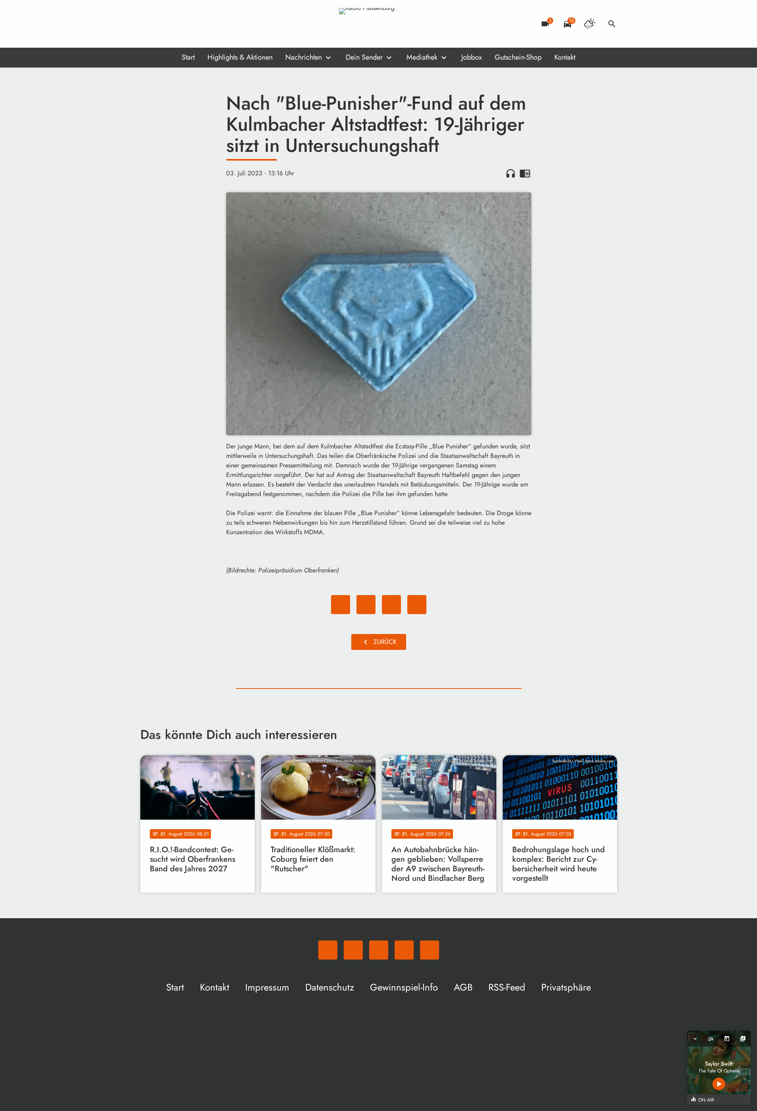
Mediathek (422, 57)
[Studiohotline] (212, 24)
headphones (510, 173)
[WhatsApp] (148, 24)
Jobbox (471, 57)
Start (188, 57)
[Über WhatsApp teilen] (391, 604)
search (612, 24)
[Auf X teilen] (366, 604)
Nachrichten (303, 57)
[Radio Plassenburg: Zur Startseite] (378, 24)
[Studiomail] (196, 24)
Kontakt (564, 57)
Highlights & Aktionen (240, 57)
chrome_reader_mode (524, 173)
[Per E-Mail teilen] (416, 604)
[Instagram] (180, 24)
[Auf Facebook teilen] (340, 604)
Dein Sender (364, 57)
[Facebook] (164, 24)
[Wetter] (589, 24)
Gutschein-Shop (518, 57)
